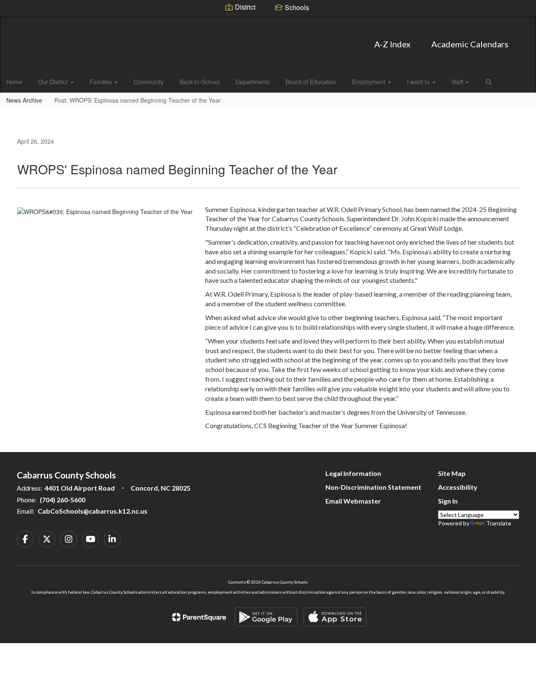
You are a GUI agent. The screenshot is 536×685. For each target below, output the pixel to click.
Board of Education (311, 82)
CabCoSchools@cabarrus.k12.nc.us (92, 511)
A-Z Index (392, 44)
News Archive (24, 100)
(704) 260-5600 (62, 500)
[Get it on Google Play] (265, 616)
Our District (54, 82)
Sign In (448, 501)
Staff (458, 82)
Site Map (452, 473)
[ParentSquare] (199, 617)
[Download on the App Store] (335, 616)
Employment (369, 82)
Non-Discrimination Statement (373, 487)
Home (14, 82)
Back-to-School (199, 82)
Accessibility (457, 487)
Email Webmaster (353, 501)
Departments (252, 82)
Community (149, 82)
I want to (419, 82)
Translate (498, 523)
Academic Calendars (469, 44)
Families (101, 82)
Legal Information (353, 473)
